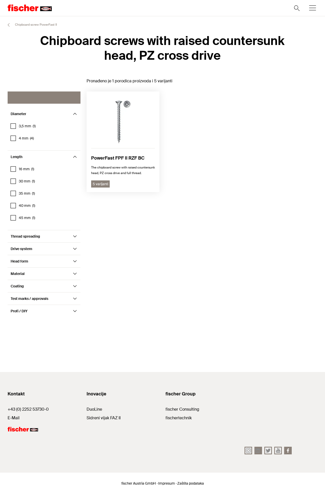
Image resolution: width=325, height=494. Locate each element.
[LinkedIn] (258, 450)
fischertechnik (179, 418)
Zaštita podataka (190, 483)
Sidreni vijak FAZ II (104, 418)
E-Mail (14, 418)
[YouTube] (278, 450)
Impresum (166, 483)
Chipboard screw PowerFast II (35, 25)
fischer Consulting (182, 409)
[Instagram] (248, 450)
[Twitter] (268, 450)
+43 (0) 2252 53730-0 (28, 409)
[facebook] (288, 450)
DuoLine (94, 409)
